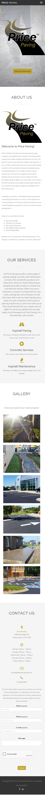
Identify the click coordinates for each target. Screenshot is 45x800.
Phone (21, 717)
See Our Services (22, 71)
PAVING (9, 2)
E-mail (21, 727)
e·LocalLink (22, 785)
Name (21, 706)
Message (21, 738)
